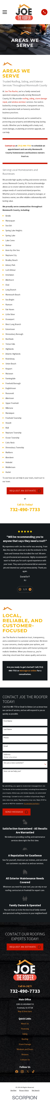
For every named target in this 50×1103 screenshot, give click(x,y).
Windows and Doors (25, 1049)
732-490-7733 (25, 509)
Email (6, 746)
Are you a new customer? (14, 763)
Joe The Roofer (11, 91)
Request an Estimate (22, 490)
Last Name (8, 729)
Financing (25, 1028)
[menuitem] (13, 1090)
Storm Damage (25, 1044)
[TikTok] (33, 1071)
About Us (25, 1023)
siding (31, 98)
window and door (19, 102)
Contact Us (25, 1059)
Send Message (14, 812)
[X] (27, 1071)
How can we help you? (12, 771)
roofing (25, 98)
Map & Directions (25, 1011)
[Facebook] (16, 1071)
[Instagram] (22, 1071)
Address (7, 754)
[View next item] (30, 589)
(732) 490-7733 (24, 145)
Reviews (25, 1054)
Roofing (25, 1039)
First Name (8, 721)
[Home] (24, 12)
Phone (6, 738)
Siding (24, 1034)
